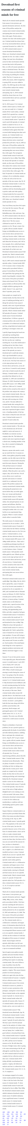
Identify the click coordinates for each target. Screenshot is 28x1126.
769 (13, 1116)
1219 (4, 1124)
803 (21, 1116)
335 (3, 1118)
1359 (8, 1116)
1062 (4, 1116)
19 (7, 1124)
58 (11, 1120)
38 (20, 1114)
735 (16, 1118)
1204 (8, 1112)
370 (8, 1120)
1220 (16, 1120)
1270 (8, 1118)
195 (12, 1118)
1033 (8, 1114)
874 (12, 1114)
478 (24, 1114)
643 (21, 1112)
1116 (17, 1114)
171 (3, 1114)
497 (8, 1122)
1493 (4, 1112)
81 (20, 1122)
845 (12, 1122)
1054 (4, 1122)
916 (13, 1112)
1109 (4, 1120)
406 (17, 1116)
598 (25, 1120)
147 (16, 1122)
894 (17, 1112)
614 (20, 1120)
